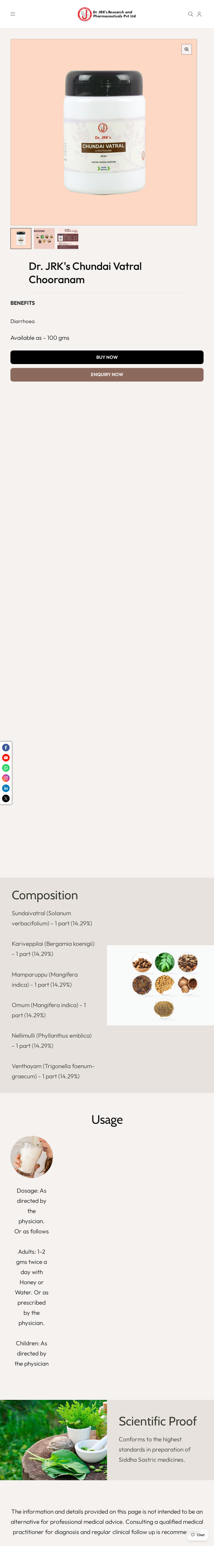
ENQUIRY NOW (107, 374)
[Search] (190, 14)
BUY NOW (107, 357)
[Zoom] (186, 49)
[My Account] (199, 14)
